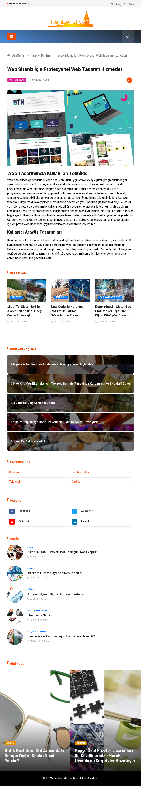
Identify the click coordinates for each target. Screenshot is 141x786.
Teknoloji (61, 297)
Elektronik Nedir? (39, 615)
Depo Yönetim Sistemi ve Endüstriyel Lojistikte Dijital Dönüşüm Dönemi (113, 310)
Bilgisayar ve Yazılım (110, 297)
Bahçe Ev (16, 297)
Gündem (14, 472)
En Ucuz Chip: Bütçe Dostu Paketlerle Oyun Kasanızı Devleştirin (67, 4)
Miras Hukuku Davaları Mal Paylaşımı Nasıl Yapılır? (62, 552)
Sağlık (76, 481)
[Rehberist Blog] (70, 18)
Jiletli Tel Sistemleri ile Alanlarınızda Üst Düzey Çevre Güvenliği (24, 310)
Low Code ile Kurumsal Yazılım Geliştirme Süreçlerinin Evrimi (67, 310)
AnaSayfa (18, 55)
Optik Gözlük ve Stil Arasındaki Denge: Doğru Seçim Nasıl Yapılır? (34, 755)
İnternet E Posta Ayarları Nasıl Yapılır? (55, 573)
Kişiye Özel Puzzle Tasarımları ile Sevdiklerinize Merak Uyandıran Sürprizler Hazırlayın (105, 755)
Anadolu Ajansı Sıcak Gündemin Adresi (55, 594)
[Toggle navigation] (11, 36)
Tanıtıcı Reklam (41, 55)
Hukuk (30, 547)
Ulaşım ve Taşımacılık (38, 632)
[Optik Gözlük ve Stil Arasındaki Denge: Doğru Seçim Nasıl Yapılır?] (35, 720)
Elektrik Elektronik (37, 611)
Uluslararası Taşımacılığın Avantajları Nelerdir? (61, 636)
